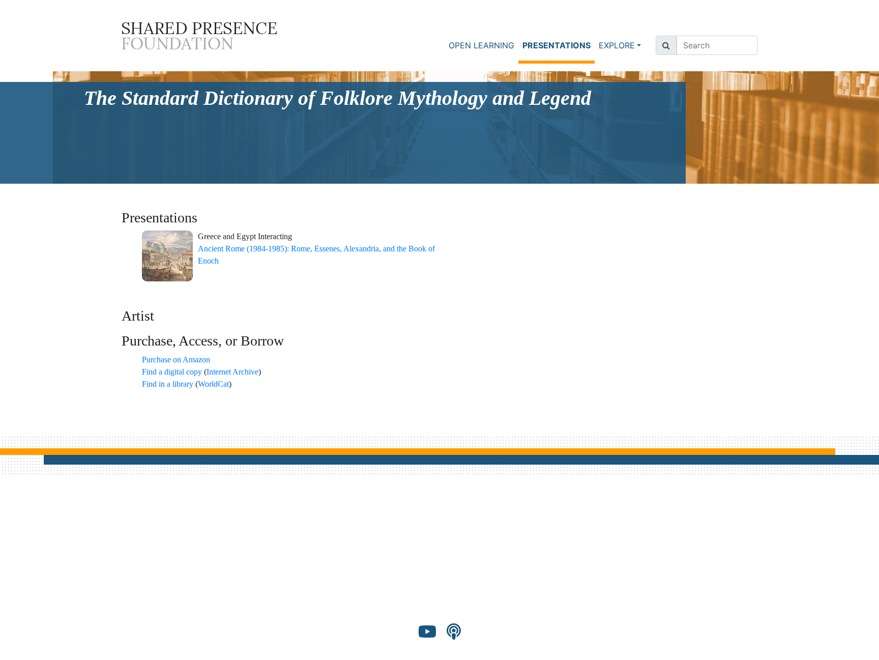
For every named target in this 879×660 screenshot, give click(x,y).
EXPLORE (617, 45)
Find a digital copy (172, 371)
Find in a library (167, 384)
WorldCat (213, 384)
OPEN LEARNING (481, 45)
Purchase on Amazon (176, 359)
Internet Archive (232, 371)
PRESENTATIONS (558, 45)
